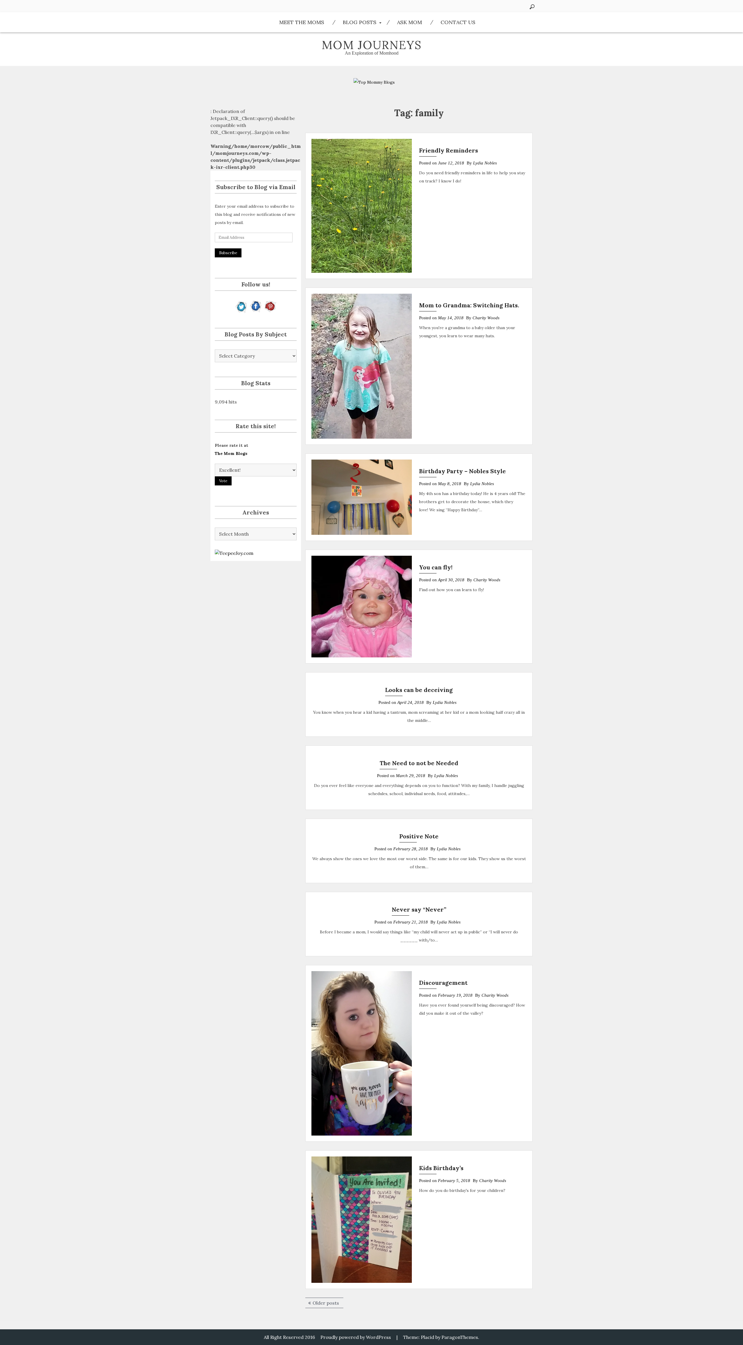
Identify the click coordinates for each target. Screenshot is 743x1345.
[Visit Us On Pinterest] (270, 306)
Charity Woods (486, 317)
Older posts (326, 1303)
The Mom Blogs (231, 453)
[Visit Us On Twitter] (242, 306)
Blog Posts (359, 22)
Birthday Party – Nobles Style (462, 471)
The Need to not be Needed (419, 763)
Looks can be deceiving (419, 689)
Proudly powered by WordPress (355, 1337)
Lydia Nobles (485, 163)
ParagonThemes (459, 1337)
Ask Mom (409, 22)
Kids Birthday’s (441, 1168)
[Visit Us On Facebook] (256, 306)
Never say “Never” (419, 909)
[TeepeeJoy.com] (234, 552)
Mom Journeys (372, 44)
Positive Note (419, 836)
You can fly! (435, 567)
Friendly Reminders (448, 150)
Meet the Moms (301, 22)
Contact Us (458, 22)
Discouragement (443, 982)
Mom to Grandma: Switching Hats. (469, 305)
